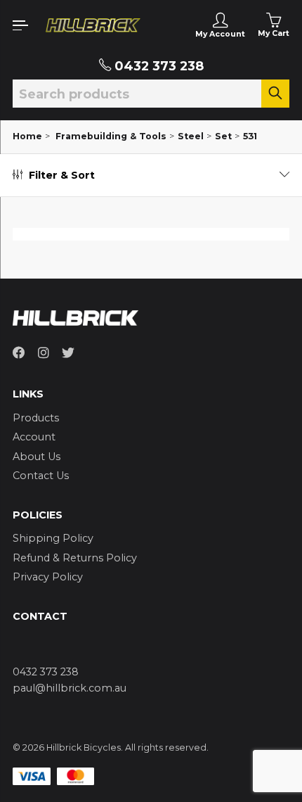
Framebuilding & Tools (110, 136)
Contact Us (41, 475)
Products (36, 418)
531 (250, 136)
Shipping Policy (53, 538)
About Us (36, 456)
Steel (191, 136)
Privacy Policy (48, 577)
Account (34, 437)
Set (223, 136)
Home (27, 136)
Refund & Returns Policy (75, 558)
